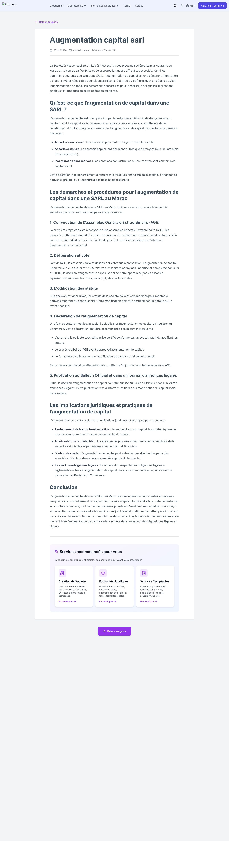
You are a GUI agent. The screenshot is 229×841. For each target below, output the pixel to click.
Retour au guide (48, 21)
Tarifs (127, 5)
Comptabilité (77, 5)
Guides (139, 5)
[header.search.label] (175, 5)
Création (56, 5)
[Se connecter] (182, 5)
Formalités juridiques (105, 5)
